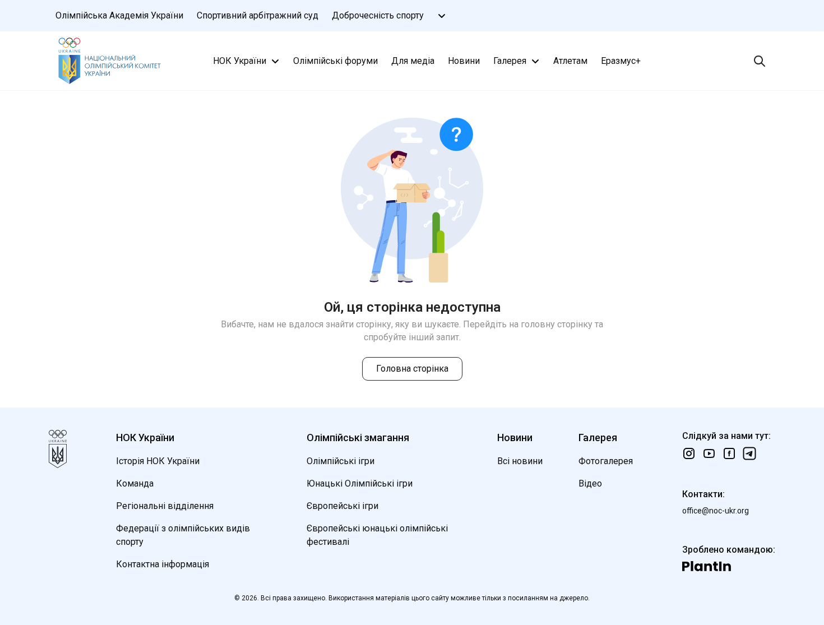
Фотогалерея (605, 461)
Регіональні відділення (165, 506)
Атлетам (570, 60)
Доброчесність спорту (378, 15)
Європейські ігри (342, 506)
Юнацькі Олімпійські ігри (360, 483)
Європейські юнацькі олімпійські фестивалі (377, 535)
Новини (464, 60)
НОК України (239, 60)
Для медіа (412, 60)
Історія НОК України (158, 461)
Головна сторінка (412, 368)
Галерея (509, 60)
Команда (135, 483)
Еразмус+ (621, 60)
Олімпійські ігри (340, 461)
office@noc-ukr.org (715, 510)
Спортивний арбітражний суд (257, 15)
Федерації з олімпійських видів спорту (183, 535)
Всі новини (520, 461)
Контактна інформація (162, 564)
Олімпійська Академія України (119, 15)
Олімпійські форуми (335, 60)
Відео (590, 483)
